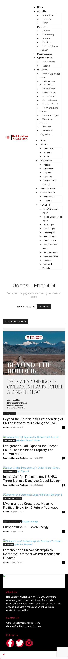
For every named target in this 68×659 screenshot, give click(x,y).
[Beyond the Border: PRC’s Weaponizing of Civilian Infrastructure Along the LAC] (34, 371)
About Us (41, 11)
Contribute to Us (44, 58)
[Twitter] (20, 643)
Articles (46, 31)
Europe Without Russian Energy (25, 527)
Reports (46, 38)
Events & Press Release (49, 48)
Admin (6, 427)
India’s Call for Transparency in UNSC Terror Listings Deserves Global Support (32, 479)
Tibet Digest (48, 89)
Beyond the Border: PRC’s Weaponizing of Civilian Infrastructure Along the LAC (33, 421)
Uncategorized (9, 414)
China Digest (49, 92)
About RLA (47, 15)
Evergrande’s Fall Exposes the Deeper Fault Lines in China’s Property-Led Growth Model (30, 450)
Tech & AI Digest (50, 115)
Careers (46, 65)
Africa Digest (49, 96)
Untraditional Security (12, 498)
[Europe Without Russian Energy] (34, 521)
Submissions (48, 61)
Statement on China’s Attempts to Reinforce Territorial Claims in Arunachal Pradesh (32, 554)
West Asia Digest (46, 121)
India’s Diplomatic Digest (50, 75)
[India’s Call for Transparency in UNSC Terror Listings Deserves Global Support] (34, 469)
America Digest (50, 104)
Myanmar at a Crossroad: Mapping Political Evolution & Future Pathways (30, 505)
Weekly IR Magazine (46, 132)
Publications (43, 27)
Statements (48, 34)
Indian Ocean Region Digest (48, 83)
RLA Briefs (42, 70)
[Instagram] (29, 643)
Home (40, 7)
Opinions (46, 42)
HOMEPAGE (44, 307)
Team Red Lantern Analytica (15, 458)
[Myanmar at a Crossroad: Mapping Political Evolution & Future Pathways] (34, 496)
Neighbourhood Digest (49, 109)
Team (45, 22)
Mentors (46, 19)
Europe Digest (49, 100)
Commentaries (9, 440)
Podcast (46, 126)
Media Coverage (44, 54)
